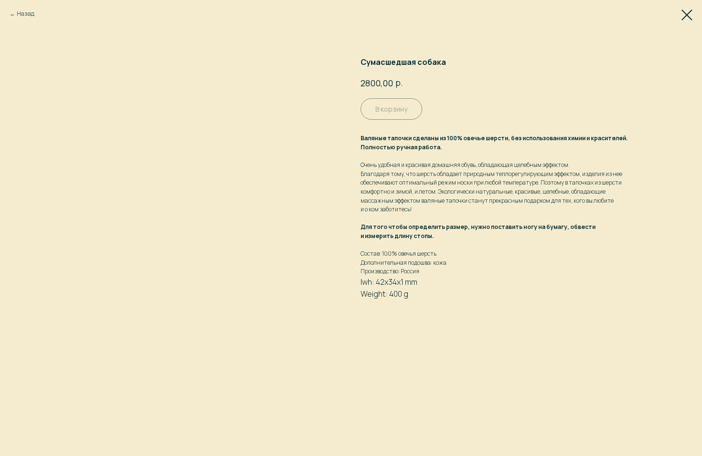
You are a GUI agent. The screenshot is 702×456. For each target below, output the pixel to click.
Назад (25, 14)
